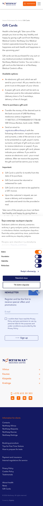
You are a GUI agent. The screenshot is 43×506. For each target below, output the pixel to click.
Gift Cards (6, 489)
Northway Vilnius (9, 426)
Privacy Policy (7, 468)
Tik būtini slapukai (21, 285)
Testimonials (7, 475)
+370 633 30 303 (23, 393)
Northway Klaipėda (10, 429)
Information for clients (15, 20)
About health (7, 483)
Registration (31, 3)
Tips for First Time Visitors (13, 446)
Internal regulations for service (14, 460)
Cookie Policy (8, 472)
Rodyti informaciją (28, 271)
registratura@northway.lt (15, 131)
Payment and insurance (12, 457)
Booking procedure (10, 443)
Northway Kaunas (9, 432)
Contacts (6, 423)
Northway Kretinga (10, 435)
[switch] (38, 256)
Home (4, 20)
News (4, 486)
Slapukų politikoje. (19, 245)
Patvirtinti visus (21, 278)
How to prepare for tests (12, 449)
